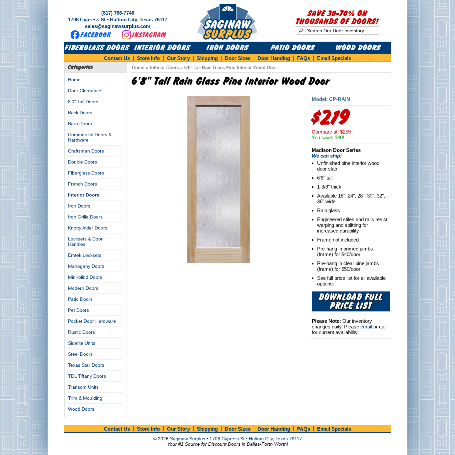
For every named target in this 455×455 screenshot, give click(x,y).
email (366, 326)
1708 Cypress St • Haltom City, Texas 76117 (117, 19)
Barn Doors (80, 123)
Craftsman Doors (86, 151)
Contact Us (117, 58)
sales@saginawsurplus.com (117, 26)
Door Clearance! (85, 90)
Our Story (178, 58)
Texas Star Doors (86, 365)
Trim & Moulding (85, 398)
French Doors (82, 184)
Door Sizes (237, 58)
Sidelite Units (81, 343)
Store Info (148, 58)
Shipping (207, 58)
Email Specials (334, 58)
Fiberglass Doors (97, 48)
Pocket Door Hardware (92, 321)
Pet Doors (78, 310)
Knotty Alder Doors (87, 227)
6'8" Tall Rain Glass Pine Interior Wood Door (230, 67)
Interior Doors (162, 48)
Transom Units (83, 387)
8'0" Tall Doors (83, 101)
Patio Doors (293, 48)
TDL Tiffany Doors (87, 376)
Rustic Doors (81, 332)
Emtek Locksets (84, 255)
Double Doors (82, 162)
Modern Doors (83, 288)
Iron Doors (227, 48)
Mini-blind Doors (85, 277)
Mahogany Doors (86, 266)
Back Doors (80, 112)
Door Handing (273, 58)
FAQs (303, 58)
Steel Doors (80, 354)
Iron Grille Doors (85, 217)
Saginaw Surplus (187, 438)
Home (74, 79)
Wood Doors (358, 48)
